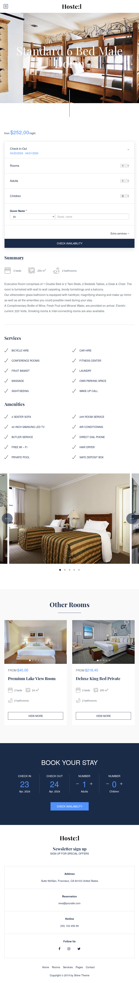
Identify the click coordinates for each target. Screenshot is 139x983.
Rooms (56, 967)
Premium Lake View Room (32, 678)
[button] (30, 660)
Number (84, 776)
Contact (90, 967)
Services (68, 967)
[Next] (131, 518)
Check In (24, 776)
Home (45, 967)
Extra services (119, 233)
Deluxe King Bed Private (98, 678)
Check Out (55, 776)
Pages (79, 967)
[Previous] (7, 518)
